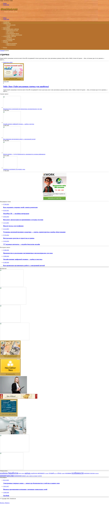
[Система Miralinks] (9, 416)
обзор (59, 473)
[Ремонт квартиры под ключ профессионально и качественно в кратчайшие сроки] (13, 304)
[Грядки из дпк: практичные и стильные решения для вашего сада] (11, 286)
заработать (34, 473)
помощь (97, 473)
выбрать (28, 473)
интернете (41, 473)
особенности (77, 473)
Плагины (6, 27)
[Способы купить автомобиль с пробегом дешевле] (11, 469)
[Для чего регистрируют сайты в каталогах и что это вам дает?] (18, 398)
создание (35, 475)
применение (18, 476)
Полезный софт (10, 39)
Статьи (8, 26)
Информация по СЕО (12, 30)
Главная (2, 50)
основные (68, 473)
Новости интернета (11, 43)
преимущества (7, 475)
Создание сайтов (9, 36)
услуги (40, 476)
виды (20, 473)
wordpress (4, 473)
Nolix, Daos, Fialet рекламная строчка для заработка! (26, 86)
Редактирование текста (12, 33)
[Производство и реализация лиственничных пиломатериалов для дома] (12, 107)
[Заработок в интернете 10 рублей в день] (10, 168)
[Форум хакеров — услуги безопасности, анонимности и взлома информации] (12, 152)
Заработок (7, 23)
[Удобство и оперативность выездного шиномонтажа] (14, 339)
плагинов (87, 473)
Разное (5, 42)
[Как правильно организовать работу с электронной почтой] (12, 137)
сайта (27, 475)
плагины (92, 473)
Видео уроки (7, 40)
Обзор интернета (11, 45)
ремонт (24, 475)
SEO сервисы (10, 32)
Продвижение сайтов (11, 29)
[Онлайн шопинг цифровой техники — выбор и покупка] (12, 122)
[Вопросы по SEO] (9, 15)
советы (31, 475)
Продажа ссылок (10, 25)
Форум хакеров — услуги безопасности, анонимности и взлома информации (24, 154)
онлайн (63, 473)
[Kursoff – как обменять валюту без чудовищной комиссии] (10, 357)
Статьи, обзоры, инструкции (14, 35)
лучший (51, 473)
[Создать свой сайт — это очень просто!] (10, 322)
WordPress (9, 37)
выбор (23, 473)
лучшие (46, 473)
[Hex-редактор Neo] (10, 375)
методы (55, 473)
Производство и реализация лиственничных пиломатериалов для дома (22, 109)
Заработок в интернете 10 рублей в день (14, 169)
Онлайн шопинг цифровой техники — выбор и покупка (18, 124)
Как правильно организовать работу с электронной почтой (19, 139)
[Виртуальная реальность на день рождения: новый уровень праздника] (14, 451)
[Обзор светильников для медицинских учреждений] (13, 434)
